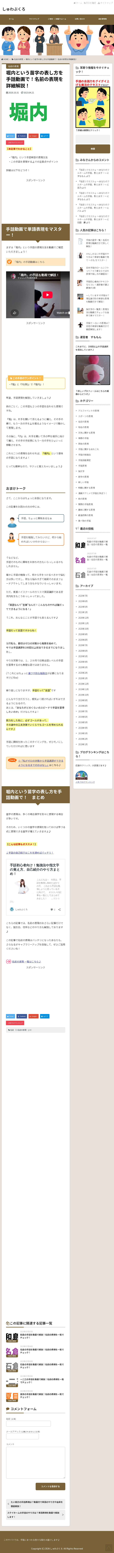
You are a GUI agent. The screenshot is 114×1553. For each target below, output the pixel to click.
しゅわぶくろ (13, 9)
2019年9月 (83, 700)
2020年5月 (83, 656)
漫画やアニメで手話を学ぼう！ (92, 493)
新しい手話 (83, 482)
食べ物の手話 (84, 520)
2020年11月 (83, 623)
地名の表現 (83, 427)
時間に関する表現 (86, 487)
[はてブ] (45, 135)
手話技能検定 (84, 460)
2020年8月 (83, 639)
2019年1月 (83, 744)
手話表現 (82, 465)
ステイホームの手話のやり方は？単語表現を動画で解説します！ (33, 1514)
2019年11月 (83, 689)
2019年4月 (83, 727)
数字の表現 (83, 476)
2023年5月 (83, 606)
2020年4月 (83, 661)
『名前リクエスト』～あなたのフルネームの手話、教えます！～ (93, 171)
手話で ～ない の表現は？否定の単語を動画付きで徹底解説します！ (98, 326)
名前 (12, 1030)
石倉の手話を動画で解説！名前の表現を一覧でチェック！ (42, 1366)
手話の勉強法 (84, 454)
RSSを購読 (91, 2)
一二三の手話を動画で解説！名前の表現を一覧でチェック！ (42, 1381)
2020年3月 (83, 667)
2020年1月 (83, 678)
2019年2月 (83, 738)
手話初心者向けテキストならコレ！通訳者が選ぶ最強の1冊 (97, 284)
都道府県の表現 (85, 515)
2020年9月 (83, 634)
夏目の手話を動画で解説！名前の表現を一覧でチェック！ (42, 1396)
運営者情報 (102, 19)
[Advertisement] (35, 201)
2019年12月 (83, 683)
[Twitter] (10, 135)
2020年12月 (83, 617)
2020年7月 (83, 645)
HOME (6, 59)
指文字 (81, 471)
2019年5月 (83, 722)
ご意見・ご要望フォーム (57, 19)
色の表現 (82, 498)
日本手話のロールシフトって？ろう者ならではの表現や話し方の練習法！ (97, 270)
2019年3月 (83, 733)
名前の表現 (18, 59)
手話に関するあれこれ (88, 449)
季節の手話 (83, 438)
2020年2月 (83, 672)
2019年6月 (83, 716)
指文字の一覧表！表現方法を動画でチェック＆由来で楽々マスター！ (97, 312)
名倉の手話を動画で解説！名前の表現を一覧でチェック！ (42, 1351)
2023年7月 (83, 595)
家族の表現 (83, 443)
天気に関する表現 (86, 432)
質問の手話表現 (85, 504)
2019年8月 (83, 705)
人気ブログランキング (85, 782)
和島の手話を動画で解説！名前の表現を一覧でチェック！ (42, 1336)
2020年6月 (83, 650)
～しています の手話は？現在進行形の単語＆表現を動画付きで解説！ (97, 298)
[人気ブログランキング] (15, 142)
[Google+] (33, 135)
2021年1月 (83, 612)
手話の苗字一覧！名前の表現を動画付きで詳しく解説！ (97, 243)
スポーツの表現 (85, 416)
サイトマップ (106, 2)
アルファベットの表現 (88, 410)
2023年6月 (83, 601)
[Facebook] (21, 135)
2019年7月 (83, 711)
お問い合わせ (80, 19)
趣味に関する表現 (86, 509)
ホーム (79, 2)
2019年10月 (83, 694)
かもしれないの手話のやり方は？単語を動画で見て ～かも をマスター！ (97, 257)
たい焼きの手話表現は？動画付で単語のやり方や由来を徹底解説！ (37, 1504)
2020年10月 (83, 628)
